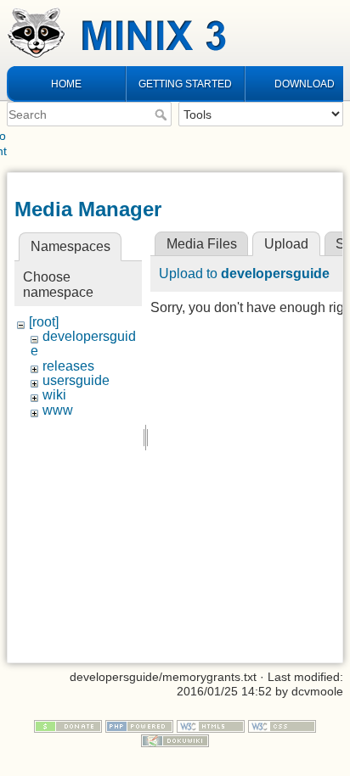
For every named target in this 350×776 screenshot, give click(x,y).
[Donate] (68, 725)
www (57, 410)
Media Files (202, 244)
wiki (54, 395)
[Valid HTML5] (211, 725)
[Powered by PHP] (139, 725)
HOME (66, 84)
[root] (44, 322)
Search (163, 114)
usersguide (76, 380)
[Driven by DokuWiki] (175, 739)
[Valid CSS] (282, 725)
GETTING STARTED (185, 84)
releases (68, 366)
